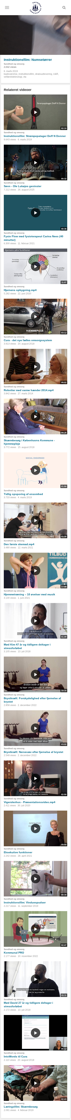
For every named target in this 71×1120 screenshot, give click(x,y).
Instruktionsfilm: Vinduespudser (25, 902)
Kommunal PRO (14, 952)
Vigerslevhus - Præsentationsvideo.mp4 (29, 802)
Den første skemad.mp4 (19, 544)
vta (24, 77)
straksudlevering (43, 74)
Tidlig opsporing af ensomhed (23, 494)
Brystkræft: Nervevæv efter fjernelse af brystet (33, 751)
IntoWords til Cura (15, 1056)
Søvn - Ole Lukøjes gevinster (22, 186)
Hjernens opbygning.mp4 (20, 290)
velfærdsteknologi (13, 77)
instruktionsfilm (26, 74)
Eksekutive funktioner (18, 852)
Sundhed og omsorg (14, 64)
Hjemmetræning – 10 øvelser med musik (29, 594)
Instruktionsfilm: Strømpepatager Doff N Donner (35, 136)
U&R (55, 74)
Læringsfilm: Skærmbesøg (21, 1106)
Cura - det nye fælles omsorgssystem (28, 340)
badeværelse (10, 74)
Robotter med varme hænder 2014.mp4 (29, 390)
